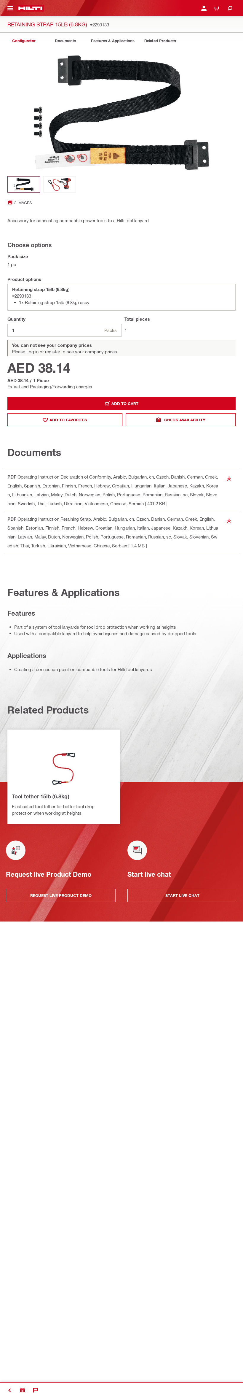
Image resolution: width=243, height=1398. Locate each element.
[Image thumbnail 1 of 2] (23, 184)
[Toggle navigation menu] (10, 8)
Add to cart (124, 403)
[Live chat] (35, 1390)
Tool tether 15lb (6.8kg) (40, 796)
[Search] (229, 8)
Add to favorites (68, 419)
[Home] (30, 8)
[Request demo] (22, 1390)
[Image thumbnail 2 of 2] (59, 184)
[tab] (23, 41)
